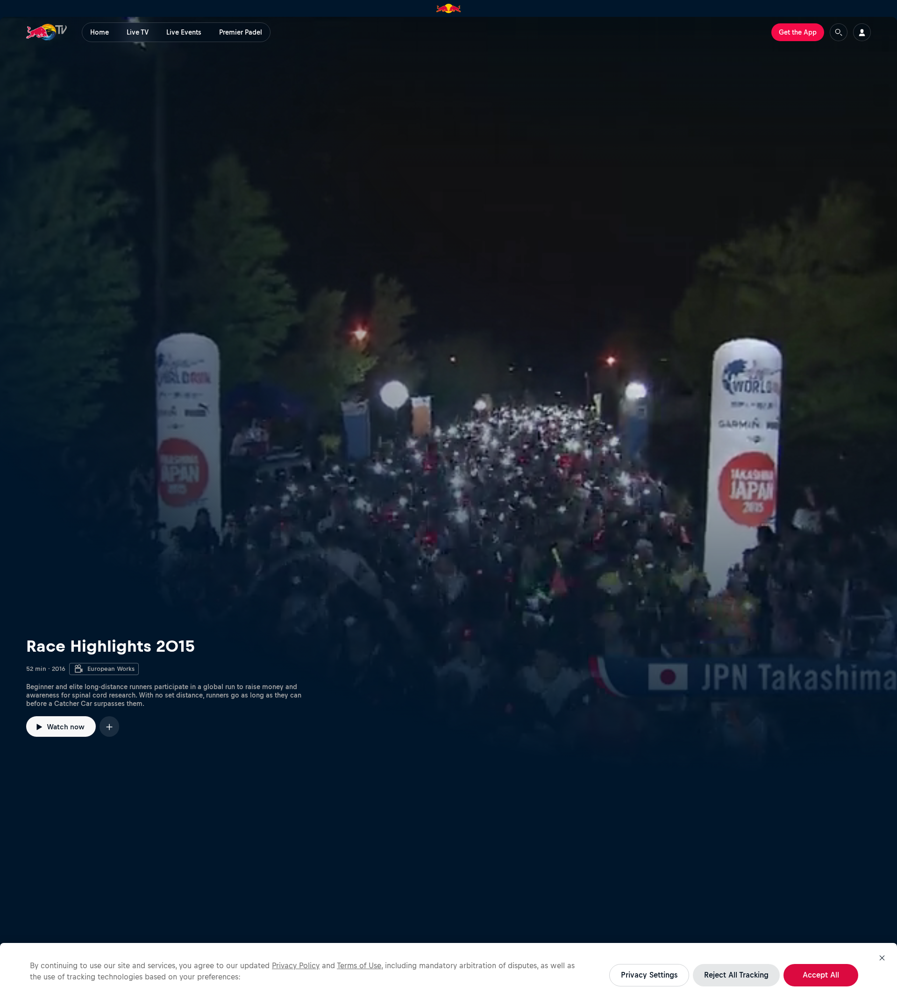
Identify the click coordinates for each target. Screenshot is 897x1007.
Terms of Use (359, 965)
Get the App (798, 32)
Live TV (138, 32)
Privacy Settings (649, 975)
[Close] (882, 958)
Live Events (183, 32)
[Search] (838, 32)
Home (99, 32)
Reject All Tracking (736, 975)
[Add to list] (109, 726)
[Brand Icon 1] (448, 8)
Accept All (821, 975)
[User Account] (862, 32)
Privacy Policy (296, 965)
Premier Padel (240, 32)
